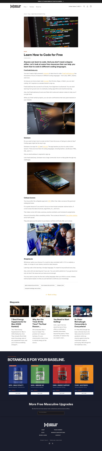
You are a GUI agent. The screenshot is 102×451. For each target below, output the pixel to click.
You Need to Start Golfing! (61, 320)
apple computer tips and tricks (32, 285)
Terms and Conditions (56, 440)
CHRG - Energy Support (61, 385)
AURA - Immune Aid (37, 385)
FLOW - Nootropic (81, 385)
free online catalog (71, 215)
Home (25, 14)
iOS (39, 146)
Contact (58, 435)
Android (45, 146)
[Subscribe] (62, 413)
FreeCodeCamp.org (68, 73)
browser (46, 81)
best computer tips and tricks (48, 285)
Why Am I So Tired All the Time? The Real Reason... (39, 323)
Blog (29, 14)
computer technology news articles (33, 288)
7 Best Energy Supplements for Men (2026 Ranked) (18, 323)
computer (46, 73)
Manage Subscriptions (58, 432)
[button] (26, 6)
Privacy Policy (44, 440)
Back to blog (52, 294)
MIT (49, 201)
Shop (43, 429)
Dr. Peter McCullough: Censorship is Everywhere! (81, 323)
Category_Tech (60, 285)
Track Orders (58, 429)
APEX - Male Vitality (16, 385)
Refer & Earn (43, 435)
